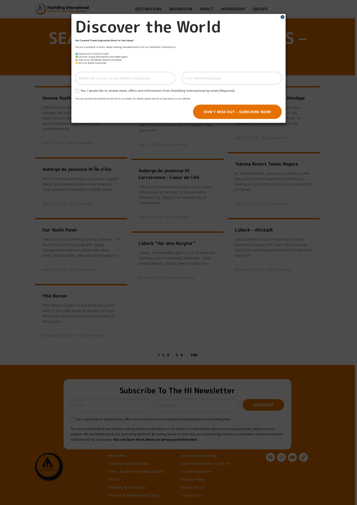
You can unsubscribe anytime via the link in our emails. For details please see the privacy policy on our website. (133, 98)
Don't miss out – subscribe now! (237, 111)
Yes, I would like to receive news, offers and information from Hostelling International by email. (158, 91)
